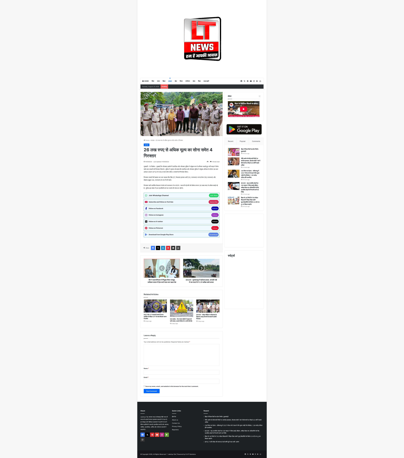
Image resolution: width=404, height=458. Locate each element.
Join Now (214, 195)
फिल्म (181, 81)
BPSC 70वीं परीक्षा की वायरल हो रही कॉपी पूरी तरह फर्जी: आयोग (222, 442)
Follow (215, 208)
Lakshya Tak (172, 454)
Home (146, 81)
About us (175, 420)
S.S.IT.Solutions (190, 454)
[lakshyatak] (202, 38)
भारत (158, 81)
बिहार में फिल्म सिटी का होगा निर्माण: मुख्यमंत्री (216, 416)
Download (213, 235)
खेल (176, 81)
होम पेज (174, 416)
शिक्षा (199, 81)
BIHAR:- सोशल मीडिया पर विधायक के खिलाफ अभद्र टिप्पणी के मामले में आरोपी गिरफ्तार (206, 317)
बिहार (164, 81)
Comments (256, 141)
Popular (243, 141)
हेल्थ (194, 81)
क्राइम (170, 81)
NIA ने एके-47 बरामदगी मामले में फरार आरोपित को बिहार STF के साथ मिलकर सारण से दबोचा (155, 316)
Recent (230, 141)
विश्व (153, 81)
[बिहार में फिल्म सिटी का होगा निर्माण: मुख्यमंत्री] (233, 152)
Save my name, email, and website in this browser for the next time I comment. (172, 386)
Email (146, 377)
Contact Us (176, 423)
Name (146, 368)
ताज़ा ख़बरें (206, 81)
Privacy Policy (177, 426)
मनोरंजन (187, 81)
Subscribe (214, 202)
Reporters (175, 430)
